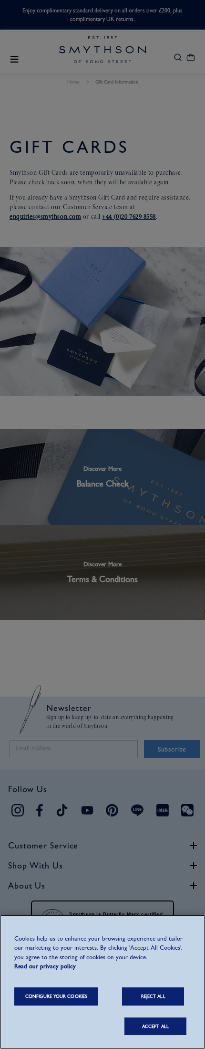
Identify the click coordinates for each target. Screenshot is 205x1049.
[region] (102, 982)
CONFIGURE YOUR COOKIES (56, 996)
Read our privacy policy (45, 966)
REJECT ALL (153, 996)
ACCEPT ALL (155, 1026)
